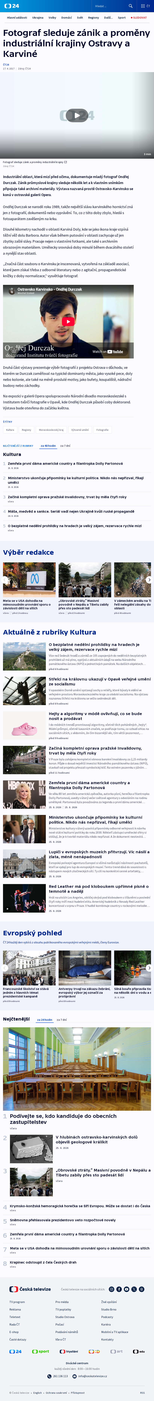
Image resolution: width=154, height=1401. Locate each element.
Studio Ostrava (64, 1317)
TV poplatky (63, 1309)
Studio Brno (108, 1309)
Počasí (59, 1324)
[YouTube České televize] (127, 1289)
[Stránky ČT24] (15, 1351)
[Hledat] (131, 6)
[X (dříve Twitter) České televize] (134, 1289)
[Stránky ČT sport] (40, 1351)
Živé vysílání (109, 1302)
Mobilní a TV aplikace (114, 1332)
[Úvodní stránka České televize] (30, 1289)
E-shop (14, 1332)
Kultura (10, 430)
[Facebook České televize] (119, 1289)
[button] (77, 115)
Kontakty (107, 1339)
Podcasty (107, 1317)
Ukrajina (37, 17)
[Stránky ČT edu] (139, 1351)
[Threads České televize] (142, 1289)
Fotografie (103, 430)
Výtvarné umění (80, 430)
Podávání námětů (66, 1332)
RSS (142, 1392)
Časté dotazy (17, 1339)
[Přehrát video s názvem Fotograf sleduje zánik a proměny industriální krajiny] (77, 115)
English (37, 1392)
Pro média (62, 1302)
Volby (52, 17)
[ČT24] (12, 6)
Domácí (66, 17)
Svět (80, 17)
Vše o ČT (60, 1339)
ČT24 (6, 64)
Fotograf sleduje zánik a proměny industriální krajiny (33, 162)
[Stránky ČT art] (116, 1351)
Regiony (93, 17)
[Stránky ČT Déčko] (94, 1351)
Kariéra (106, 1324)
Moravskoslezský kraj (51, 430)
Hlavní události (17, 17)
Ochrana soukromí (56, 1392)
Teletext (14, 1317)
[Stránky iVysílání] (69, 1351)
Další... (108, 17)
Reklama (15, 1309)
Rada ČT (14, 1324)
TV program (17, 1302)
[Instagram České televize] (112, 1289)
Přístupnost (78, 1392)
